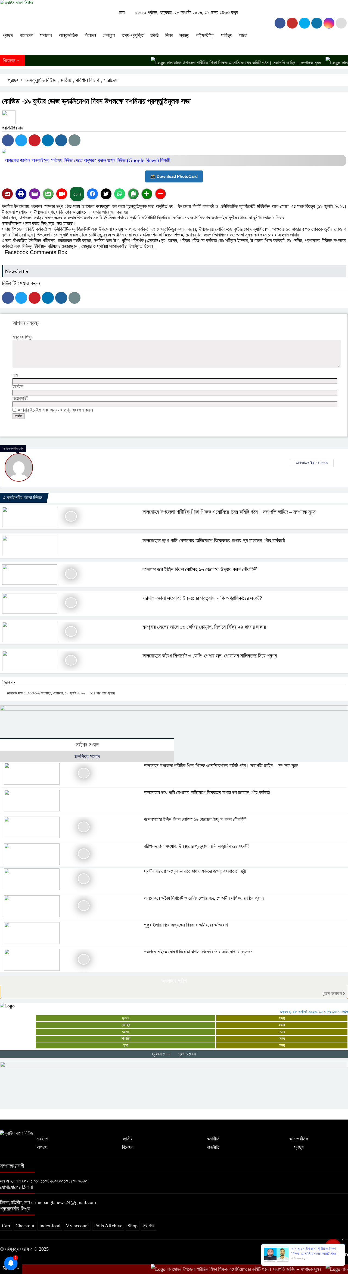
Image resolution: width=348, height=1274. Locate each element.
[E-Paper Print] (20, 193)
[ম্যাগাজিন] (34, 193)
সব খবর (148, 1225)
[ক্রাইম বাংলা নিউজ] (16, 2)
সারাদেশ (46, 35)
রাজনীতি (213, 1147)
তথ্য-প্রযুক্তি (133, 35)
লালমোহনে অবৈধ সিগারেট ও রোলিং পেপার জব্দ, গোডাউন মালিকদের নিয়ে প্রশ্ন (209, 656)
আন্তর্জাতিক (68, 35)
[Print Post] (7, 193)
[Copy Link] (133, 193)
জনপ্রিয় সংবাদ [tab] (87, 756)
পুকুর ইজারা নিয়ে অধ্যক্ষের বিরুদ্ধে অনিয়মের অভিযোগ (186, 925)
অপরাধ (42, 1147)
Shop (133, 1225)
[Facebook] (8, 140)
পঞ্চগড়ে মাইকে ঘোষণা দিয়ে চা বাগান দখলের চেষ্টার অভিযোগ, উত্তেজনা (198, 951)
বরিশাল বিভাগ (87, 80)
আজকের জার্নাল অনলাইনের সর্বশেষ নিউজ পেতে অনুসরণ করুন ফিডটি (87, 160)
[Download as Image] (48, 193)
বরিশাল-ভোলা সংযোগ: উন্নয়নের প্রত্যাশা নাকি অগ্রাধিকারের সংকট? (202, 598)
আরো (243, 35)
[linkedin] (316, 23)
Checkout (24, 1225)
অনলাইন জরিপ (174, 981)
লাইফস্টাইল (205, 35)
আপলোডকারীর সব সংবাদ (312, 463)
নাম (15, 375)
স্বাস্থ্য (184, 35)
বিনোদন (90, 35)
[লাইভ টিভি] (61, 193)
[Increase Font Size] (146, 193)
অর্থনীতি (213, 1139)
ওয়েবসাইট (20, 398)
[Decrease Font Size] (160, 193)
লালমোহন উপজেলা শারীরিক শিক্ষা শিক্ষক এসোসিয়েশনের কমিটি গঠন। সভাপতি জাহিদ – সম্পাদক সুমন (224, 62)
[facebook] (280, 23)
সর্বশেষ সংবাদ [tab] (87, 745)
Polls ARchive (108, 1225)
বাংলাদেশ (26, 35)
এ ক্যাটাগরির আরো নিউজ (22, 497)
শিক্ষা (169, 35)
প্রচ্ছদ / (14, 80)
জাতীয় (65, 80)
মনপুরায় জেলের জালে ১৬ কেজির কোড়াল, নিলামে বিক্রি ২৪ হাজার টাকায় (204, 627)
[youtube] (329, 23)
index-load (49, 1225)
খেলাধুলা (109, 35)
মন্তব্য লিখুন (23, 337)
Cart (6, 1225)
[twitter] (292, 23)
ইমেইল (18, 386)
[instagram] (304, 23)
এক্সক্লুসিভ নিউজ (41, 80)
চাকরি (154, 35)
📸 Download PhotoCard (174, 176)
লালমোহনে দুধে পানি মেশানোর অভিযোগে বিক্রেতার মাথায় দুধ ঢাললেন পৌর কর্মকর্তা (213, 540)
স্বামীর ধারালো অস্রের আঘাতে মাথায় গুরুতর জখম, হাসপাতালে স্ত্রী (195, 871)
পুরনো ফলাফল (332, 993)
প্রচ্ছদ (8, 35)
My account (77, 1225)
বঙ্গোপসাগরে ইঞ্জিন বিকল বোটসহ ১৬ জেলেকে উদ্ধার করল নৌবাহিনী (199, 569)
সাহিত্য (226, 35)
